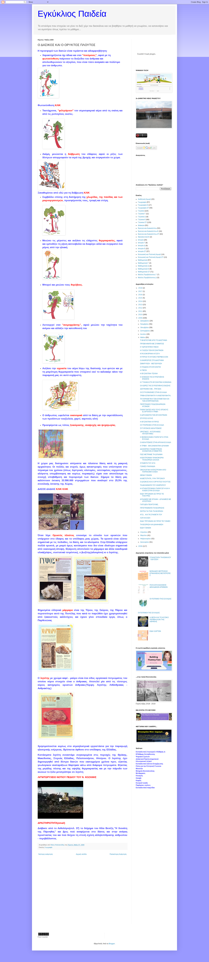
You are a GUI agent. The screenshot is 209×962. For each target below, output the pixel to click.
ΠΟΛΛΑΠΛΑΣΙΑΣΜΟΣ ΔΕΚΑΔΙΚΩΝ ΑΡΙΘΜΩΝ (159, 586)
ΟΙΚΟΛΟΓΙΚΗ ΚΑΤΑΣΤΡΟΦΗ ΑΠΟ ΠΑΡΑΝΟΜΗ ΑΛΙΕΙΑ (153, 471)
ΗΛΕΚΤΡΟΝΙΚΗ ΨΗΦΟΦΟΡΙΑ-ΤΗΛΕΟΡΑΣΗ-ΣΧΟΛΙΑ (152, 459)
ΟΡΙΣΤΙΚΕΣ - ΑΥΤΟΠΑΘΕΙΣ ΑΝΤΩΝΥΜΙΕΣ (150, 433)
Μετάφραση (140, 773)
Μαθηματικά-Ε (143, 269)
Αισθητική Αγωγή (144, 199)
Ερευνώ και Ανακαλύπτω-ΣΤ (148, 234)
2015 (140, 298)
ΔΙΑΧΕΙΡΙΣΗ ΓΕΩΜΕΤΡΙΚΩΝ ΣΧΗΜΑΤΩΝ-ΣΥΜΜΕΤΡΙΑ (151, 450)
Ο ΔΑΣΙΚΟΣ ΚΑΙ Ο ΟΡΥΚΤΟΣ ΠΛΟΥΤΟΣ (155, 482)
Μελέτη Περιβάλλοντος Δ (147, 278)
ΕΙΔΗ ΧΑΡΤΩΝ (155, 631)
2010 (140, 315)
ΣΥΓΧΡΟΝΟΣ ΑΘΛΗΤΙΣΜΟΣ (151, 428)
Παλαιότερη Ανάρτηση (118, 854)
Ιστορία (140, 240)
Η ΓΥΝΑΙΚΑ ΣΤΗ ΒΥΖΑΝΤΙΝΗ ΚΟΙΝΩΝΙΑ (155, 382)
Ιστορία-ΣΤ (142, 251)
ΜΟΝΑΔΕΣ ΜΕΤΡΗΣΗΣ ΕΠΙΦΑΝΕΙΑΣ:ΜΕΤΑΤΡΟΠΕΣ (160, 573)
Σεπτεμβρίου (145, 331)
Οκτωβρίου (144, 327)
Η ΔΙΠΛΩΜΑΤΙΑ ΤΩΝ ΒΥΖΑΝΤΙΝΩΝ (153, 415)
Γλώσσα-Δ (142, 217)
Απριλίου (144, 532)
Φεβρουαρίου (145, 539)
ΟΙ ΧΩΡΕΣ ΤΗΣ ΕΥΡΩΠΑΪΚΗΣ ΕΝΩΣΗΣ (155, 386)
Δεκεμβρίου (145, 321)
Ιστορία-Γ (141, 243)
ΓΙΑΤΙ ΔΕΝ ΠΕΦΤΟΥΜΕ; (149, 505)
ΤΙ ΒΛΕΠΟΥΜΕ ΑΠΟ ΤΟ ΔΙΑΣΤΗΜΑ (153, 340)
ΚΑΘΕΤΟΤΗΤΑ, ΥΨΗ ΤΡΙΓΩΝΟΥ (152, 479)
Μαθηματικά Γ (143, 263)
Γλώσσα (141, 211)
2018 (140, 288)
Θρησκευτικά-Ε (143, 237)
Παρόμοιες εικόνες (143, 785)
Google (138, 778)
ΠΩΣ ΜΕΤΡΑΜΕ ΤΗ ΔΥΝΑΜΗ (151, 454)
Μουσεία (139, 769)
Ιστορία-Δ (141, 246)
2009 (140, 318)
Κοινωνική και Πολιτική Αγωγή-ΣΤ (150, 257)
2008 (140, 546)
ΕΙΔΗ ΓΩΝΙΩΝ (145, 528)
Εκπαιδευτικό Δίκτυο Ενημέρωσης (149, 764)
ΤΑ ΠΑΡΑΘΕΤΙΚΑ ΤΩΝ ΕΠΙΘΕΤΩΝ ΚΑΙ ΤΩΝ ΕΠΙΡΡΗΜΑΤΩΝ (154, 400)
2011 (140, 311)
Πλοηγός (139, 776)
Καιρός (138, 781)
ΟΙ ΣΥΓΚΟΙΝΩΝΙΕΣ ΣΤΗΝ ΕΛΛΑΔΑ (153, 392)
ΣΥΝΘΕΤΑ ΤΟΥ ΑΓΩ (147, 463)
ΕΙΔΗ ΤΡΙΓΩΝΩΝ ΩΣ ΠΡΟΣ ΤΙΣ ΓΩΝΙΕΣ (155, 521)
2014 (140, 301)
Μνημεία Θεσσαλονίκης (145, 771)
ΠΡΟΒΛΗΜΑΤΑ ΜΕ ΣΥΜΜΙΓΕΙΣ (152, 344)
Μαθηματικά (142, 260)
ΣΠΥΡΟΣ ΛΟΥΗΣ (146, 418)
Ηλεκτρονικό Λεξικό (144, 761)
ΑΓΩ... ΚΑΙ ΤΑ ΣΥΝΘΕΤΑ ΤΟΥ (151, 515)
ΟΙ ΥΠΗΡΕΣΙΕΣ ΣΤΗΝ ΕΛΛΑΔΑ (152, 425)
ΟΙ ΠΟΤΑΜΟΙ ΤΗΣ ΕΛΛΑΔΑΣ (160, 599)
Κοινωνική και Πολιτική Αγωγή (149, 254)
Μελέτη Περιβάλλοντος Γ (147, 275)
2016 (140, 295)
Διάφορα (141, 225)
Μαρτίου (143, 535)
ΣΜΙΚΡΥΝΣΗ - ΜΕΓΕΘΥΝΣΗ (151, 364)
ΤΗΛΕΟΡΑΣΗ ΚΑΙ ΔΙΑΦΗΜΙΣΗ (151, 525)
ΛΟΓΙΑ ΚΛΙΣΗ (145, 518)
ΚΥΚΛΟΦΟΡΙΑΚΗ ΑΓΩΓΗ (150, 354)
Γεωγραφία (48, 847)
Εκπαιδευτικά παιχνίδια (145, 788)
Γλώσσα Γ (141, 214)
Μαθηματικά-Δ (143, 266)
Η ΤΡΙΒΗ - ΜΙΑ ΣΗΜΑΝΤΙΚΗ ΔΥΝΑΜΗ (154, 446)
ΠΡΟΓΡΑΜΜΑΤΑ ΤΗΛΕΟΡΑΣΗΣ (152, 508)
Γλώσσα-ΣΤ (142, 222)
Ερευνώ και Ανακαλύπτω (147, 228)
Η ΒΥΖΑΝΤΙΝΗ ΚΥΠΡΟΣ (149, 422)
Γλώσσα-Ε (142, 220)
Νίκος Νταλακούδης (58, 845)
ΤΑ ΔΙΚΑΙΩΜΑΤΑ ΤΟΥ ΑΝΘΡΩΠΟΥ (153, 485)
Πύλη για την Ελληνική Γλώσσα (148, 766)
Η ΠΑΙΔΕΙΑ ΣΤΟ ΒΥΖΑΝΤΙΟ (150, 367)
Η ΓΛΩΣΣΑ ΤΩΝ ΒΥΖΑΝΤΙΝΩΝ (151, 350)
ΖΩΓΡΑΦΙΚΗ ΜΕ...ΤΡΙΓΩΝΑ (150, 389)
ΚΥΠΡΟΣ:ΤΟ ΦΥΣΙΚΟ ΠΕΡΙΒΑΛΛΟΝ (154, 357)
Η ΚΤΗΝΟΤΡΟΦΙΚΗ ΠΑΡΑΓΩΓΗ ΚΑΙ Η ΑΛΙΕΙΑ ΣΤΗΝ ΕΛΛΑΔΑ (155, 489)
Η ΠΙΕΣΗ (143, 370)
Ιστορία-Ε (141, 249)
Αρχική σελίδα (81, 854)
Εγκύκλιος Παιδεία (72, 13)
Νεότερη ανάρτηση (45, 854)
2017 (140, 291)
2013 (140, 305)
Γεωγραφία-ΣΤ (143, 208)
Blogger (112, 944)
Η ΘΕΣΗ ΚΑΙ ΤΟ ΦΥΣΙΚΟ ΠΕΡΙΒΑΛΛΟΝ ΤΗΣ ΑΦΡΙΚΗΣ (159, 619)
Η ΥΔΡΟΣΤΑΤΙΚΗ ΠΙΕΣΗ (149, 347)
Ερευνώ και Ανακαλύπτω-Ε (148, 231)
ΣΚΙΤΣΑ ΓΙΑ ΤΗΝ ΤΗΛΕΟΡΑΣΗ (151, 511)
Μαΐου (143, 337)
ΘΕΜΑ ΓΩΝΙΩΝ (146, 475)
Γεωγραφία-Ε (143, 205)
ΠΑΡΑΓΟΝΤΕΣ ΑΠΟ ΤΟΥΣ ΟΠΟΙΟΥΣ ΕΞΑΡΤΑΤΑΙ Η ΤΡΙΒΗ (154, 411)
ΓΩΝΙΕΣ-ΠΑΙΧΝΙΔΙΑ (147, 466)
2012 (140, 308)
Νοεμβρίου (144, 324)
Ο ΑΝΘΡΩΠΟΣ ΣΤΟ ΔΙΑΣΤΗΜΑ (152, 360)
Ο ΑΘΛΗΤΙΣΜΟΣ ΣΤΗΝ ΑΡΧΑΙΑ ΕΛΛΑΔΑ (155, 442)
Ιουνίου (143, 334)
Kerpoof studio (142, 783)
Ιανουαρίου (144, 542)
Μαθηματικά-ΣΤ (144, 272)
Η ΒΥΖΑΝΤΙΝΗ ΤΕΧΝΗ (149, 374)
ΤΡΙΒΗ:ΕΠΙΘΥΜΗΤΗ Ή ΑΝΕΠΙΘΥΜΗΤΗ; (155, 396)
